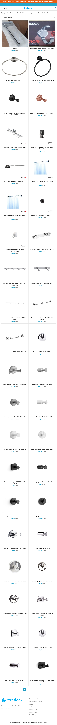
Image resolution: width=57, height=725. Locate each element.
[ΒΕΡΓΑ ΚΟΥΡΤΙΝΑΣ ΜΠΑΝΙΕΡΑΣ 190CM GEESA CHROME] (15, 201)
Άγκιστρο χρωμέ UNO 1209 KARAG (42, 647)
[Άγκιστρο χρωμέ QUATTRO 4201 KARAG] (15, 633)
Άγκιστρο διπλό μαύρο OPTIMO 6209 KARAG (15, 613)
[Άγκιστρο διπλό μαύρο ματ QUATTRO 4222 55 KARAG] (42, 665)
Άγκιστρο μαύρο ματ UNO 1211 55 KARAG (42, 482)
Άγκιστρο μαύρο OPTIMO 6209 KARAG (42, 581)
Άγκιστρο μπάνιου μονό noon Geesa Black (42, 215)
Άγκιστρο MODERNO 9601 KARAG (42, 548)
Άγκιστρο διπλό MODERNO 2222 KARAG (15, 548)
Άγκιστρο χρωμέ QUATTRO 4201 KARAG (15, 647)
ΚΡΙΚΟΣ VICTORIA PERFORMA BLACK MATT (42, 80)
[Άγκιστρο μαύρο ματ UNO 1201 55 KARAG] (15, 501)
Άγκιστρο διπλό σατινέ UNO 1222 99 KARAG (15, 384)
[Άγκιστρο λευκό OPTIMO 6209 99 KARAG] (15, 566)
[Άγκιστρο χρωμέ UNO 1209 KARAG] (42, 633)
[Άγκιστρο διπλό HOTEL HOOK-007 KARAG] (42, 269)
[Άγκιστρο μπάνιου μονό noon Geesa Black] (42, 201)
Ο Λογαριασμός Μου (34, 699)
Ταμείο (31, 704)
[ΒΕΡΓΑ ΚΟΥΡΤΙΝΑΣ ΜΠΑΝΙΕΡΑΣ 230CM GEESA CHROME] (42, 166)
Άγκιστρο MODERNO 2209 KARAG (42, 351)
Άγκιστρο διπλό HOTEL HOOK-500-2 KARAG (42, 249)
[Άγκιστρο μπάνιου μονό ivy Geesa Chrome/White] (15, 235)
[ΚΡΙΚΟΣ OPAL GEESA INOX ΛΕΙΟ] (15, 66)
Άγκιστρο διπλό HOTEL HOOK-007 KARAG (42, 283)
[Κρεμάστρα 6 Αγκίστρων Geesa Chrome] (15, 132)
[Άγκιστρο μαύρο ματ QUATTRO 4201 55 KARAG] (15, 467)
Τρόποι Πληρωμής (33, 712)
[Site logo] (28, 8)
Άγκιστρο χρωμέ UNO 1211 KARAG (14, 680)
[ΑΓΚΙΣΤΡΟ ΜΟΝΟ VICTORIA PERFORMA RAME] (42, 98)
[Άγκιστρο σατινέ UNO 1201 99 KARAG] (15, 402)
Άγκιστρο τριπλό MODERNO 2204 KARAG (15, 351)
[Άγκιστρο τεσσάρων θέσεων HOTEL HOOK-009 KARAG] (15, 269)
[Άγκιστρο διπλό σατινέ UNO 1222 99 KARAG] (15, 369)
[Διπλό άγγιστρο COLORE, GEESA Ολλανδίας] (42, 33)
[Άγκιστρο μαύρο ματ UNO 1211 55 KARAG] (42, 467)
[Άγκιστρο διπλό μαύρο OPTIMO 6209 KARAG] (15, 599)
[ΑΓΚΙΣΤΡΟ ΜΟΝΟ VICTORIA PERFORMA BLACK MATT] (15, 98)
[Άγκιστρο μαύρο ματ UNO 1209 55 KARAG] (42, 501)
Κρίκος (15, 48)
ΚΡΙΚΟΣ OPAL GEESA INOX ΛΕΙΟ (14, 80)
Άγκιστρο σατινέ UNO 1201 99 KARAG (15, 417)
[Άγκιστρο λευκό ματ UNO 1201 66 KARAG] (15, 434)
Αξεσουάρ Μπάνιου (21, 13)
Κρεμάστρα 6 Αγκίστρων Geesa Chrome (15, 147)
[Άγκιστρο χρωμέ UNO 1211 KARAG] (15, 665)
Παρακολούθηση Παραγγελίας (36, 701)
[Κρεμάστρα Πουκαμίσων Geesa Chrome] (15, 166)
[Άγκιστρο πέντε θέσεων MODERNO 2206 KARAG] (42, 303)
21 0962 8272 (6, 709)
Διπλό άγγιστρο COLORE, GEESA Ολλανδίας (42, 48)
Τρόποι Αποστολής (34, 709)
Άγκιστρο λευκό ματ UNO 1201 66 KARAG (15, 449)
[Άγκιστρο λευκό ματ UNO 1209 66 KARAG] (42, 434)
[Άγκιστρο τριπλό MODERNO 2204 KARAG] (15, 337)
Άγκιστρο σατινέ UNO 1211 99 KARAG (42, 384)
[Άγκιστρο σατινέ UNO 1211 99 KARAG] (42, 369)
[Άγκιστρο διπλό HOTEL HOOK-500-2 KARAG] (42, 235)
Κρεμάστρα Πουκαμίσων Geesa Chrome (14, 181)
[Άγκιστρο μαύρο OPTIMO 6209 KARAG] (42, 566)
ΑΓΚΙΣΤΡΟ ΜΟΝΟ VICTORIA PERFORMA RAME (42, 113)
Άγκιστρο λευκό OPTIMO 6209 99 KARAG (15, 581)
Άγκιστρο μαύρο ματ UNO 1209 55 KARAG (42, 516)
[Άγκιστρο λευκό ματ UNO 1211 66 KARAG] (42, 402)
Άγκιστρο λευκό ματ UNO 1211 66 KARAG (42, 417)
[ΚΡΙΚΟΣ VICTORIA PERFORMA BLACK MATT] (42, 66)
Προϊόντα (12, 13)
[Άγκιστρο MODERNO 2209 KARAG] (42, 337)
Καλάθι (31, 707)
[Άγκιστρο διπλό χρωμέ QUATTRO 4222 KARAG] (42, 599)
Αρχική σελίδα (4, 13)
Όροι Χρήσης (32, 715)
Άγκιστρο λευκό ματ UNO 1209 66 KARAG (42, 449)
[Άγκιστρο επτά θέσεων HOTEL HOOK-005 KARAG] (15, 303)
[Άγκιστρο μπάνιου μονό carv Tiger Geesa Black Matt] (42, 132)
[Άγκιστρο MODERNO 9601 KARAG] (42, 534)
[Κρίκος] (15, 33)
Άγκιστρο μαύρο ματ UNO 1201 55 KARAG (15, 516)
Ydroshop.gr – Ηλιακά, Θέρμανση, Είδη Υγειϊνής (25, 722)
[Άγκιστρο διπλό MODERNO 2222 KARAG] (15, 534)
